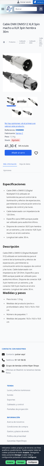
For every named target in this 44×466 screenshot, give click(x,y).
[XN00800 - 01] (11, 101)
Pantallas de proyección (17, 409)
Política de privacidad (16, 436)
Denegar (20, 462)
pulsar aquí (20, 354)
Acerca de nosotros (15, 422)
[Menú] (3, 9)
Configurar (32, 462)
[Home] (4, 42)
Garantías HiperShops (17, 441)
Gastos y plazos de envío (18, 431)
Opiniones (7, 170)
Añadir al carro (18, 152)
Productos (12, 42)
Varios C (19, 133)
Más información (10, 164)
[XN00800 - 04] (16, 112)
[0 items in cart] (41, 9)
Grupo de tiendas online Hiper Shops (22, 365)
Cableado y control (22, 42)
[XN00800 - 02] (22, 101)
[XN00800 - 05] (27, 112)
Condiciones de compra (17, 426)
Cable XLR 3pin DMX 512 (41, 42)
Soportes (11, 399)
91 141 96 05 (20, 360)
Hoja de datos (24, 164)
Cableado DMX (32, 42)
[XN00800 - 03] (33, 101)
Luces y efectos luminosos (18, 390)
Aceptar (10, 462)
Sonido (10, 395)
